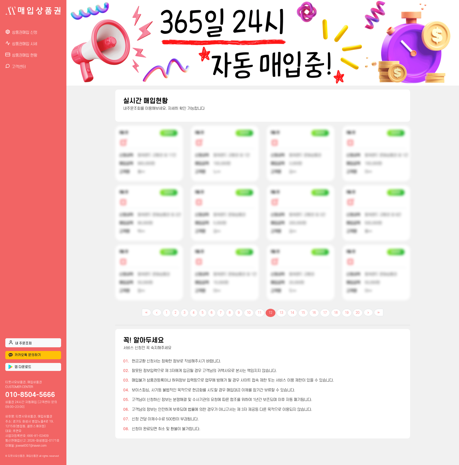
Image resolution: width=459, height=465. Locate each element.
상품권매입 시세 (24, 44)
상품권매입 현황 (24, 55)
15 (303, 313)
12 (270, 313)
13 (281, 313)
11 (259, 313)
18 (336, 313)
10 (248, 313)
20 (357, 313)
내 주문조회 (23, 343)
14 (292, 313)
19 (346, 313)
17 (325, 313)
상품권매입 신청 (24, 32)
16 (314, 313)
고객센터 (19, 67)
